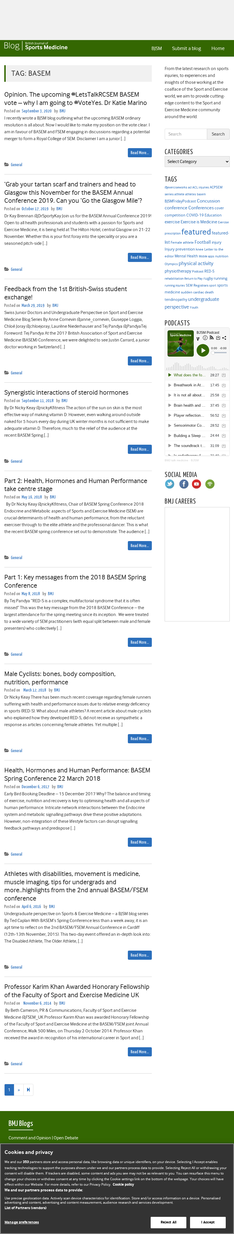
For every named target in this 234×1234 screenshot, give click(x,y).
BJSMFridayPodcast (180, 201)
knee (199, 249)
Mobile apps (206, 256)
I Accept (208, 1222)
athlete (179, 194)
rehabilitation (174, 279)
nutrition (221, 256)
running (220, 278)
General (16, 165)
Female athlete (182, 243)
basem (201, 194)
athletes (190, 194)
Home (218, 48)
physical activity (196, 263)
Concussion (208, 201)
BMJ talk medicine (176, 460)
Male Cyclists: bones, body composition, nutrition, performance (60, 678)
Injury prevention (180, 249)
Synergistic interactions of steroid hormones (66, 392)
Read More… (140, 153)
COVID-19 (195, 215)
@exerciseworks (176, 187)
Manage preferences (22, 1222)
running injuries (175, 285)
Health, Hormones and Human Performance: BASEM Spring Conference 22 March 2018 (77, 774)
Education (213, 215)
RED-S (209, 271)
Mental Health (186, 256)
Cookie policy (123, 1185)
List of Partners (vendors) (26, 1208)
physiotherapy (178, 271)
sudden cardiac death (197, 292)
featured (196, 232)
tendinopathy (176, 299)
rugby (208, 278)
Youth (194, 307)
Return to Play (193, 279)
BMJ (62, 111)
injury (216, 242)
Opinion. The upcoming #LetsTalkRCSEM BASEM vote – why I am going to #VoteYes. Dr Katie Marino (75, 98)
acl (189, 187)
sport (212, 285)
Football (203, 242)
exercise (172, 221)
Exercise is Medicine (199, 221)
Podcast (197, 271)
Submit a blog (186, 48)
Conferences (201, 207)
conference (176, 207)
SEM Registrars (197, 285)
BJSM (157, 48)
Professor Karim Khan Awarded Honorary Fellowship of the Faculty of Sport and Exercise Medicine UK (77, 991)
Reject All (168, 1222)
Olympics (171, 264)
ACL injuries (200, 187)
